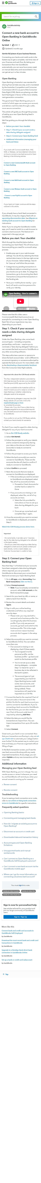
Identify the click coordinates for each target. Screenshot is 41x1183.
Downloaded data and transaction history (21, 837)
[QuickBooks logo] (11, 2)
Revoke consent (10, 790)
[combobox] (20, 16)
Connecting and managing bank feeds (20, 818)
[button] (3, 3)
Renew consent (10, 784)
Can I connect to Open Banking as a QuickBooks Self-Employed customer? (20, 859)
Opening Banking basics (14, 812)
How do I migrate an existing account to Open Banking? (20, 825)
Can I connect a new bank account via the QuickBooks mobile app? (21, 867)
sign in (21, 885)
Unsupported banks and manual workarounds (17, 852)
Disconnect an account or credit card (19, 831)
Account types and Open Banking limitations (18, 844)
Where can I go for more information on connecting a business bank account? (20, 875)
